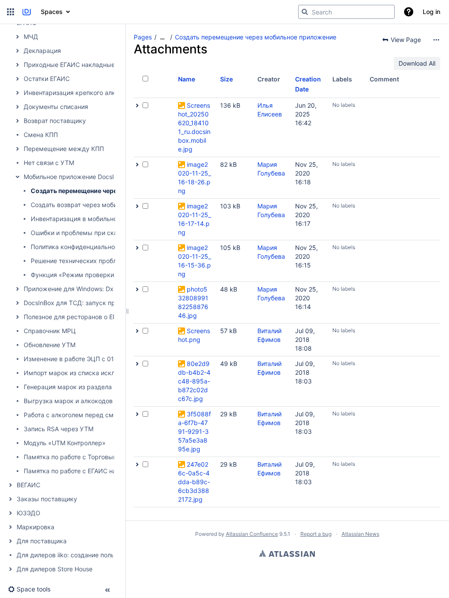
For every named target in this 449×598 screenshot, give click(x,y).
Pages (143, 37)
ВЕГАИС (28, 485)
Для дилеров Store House (55, 569)
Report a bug (315, 534)
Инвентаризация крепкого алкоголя (78, 92)
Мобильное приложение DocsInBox (76, 176)
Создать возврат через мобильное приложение (102, 204)
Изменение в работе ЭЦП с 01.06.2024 (82, 358)
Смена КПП (41, 134)
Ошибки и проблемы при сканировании (90, 232)
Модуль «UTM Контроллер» (65, 443)
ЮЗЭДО (28, 513)
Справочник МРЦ (50, 330)
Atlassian (287, 553)
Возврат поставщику (55, 120)
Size (226, 79)
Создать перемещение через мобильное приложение (113, 190)
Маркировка (35, 527)
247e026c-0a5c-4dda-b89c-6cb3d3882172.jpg (194, 482)
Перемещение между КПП (64, 148)
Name (186, 79)
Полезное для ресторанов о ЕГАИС (76, 316)
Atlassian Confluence (252, 534)
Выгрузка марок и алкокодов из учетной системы (99, 401)
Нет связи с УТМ (49, 162)
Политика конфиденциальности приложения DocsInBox (113, 246)
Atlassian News (360, 534)
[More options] (436, 39)
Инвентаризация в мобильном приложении (96, 218)
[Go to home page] (26, 12)
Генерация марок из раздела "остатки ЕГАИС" (94, 386)
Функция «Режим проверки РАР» (81, 274)
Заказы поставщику (47, 499)
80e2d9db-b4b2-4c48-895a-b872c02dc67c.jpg (194, 381)
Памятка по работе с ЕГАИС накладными (85, 471)
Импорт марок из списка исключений (80, 372)
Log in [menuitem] (431, 11)
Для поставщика (42, 541)
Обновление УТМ (49, 344)
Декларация (42, 50)
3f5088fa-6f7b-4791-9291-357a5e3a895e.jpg (194, 431)
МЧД (31, 36)
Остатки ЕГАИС (47, 78)
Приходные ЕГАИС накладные (69, 64)
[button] (10, 12)
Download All (417, 63)
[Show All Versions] (137, 105)
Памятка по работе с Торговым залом (81, 457)
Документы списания (56, 106)
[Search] (304, 11)
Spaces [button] (52, 11)
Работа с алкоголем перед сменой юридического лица (106, 415)
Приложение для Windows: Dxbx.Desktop (85, 288)
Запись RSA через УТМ (58, 429)
